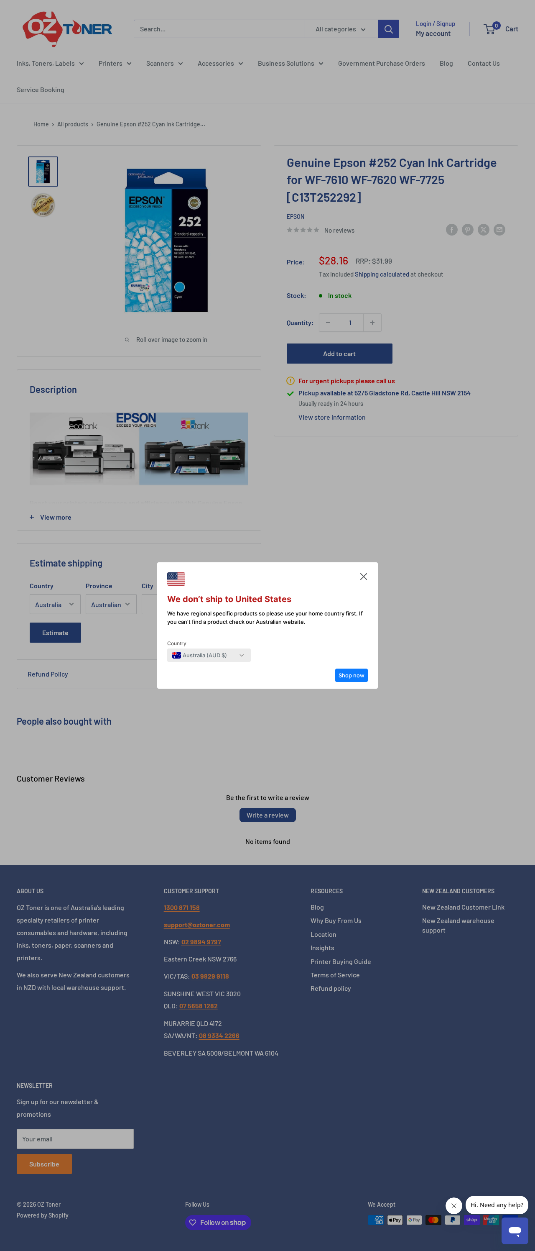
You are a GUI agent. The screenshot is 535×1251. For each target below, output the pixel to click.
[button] (363, 578)
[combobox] (199, 655)
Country (176, 643)
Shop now (351, 675)
